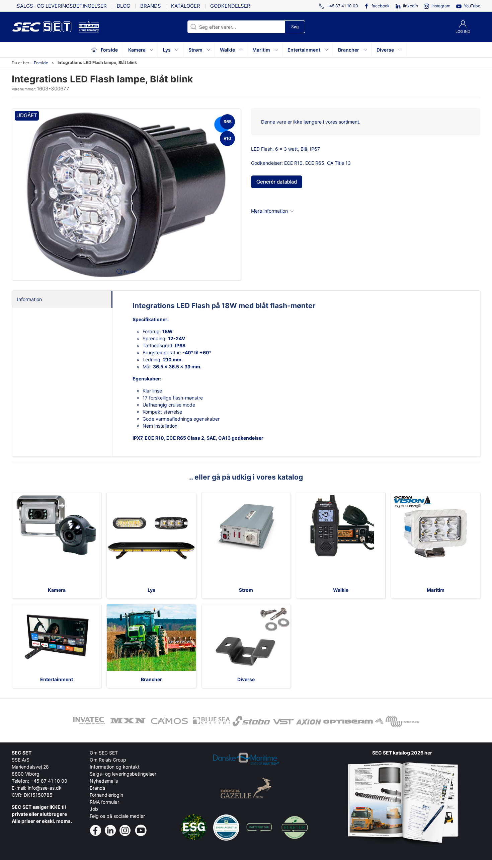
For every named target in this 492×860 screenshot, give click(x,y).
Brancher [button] (348, 50)
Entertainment (56, 679)
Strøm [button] (195, 50)
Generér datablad (276, 182)
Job (94, 809)
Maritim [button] (261, 50)
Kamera (57, 590)
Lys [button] (167, 50)
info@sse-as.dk (45, 788)
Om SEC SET (104, 753)
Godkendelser (230, 6)
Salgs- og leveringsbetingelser (62, 6)
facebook (381, 5)
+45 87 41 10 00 (48, 781)
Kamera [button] (137, 50)
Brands (150, 6)
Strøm (246, 590)
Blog (123, 6)
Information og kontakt (115, 767)
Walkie (340, 590)
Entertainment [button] (304, 50)
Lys (151, 590)
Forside (41, 62)
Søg (295, 26)
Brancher (151, 679)
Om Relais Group (108, 760)
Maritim (435, 590)
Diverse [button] (385, 50)
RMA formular (104, 802)
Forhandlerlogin (106, 795)
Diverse (246, 679)
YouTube (472, 5)
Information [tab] (29, 299)
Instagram (440, 5)
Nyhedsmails (104, 781)
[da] (45, 26)
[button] (126, 194)
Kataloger (185, 6)
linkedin (410, 5)
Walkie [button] (227, 50)
